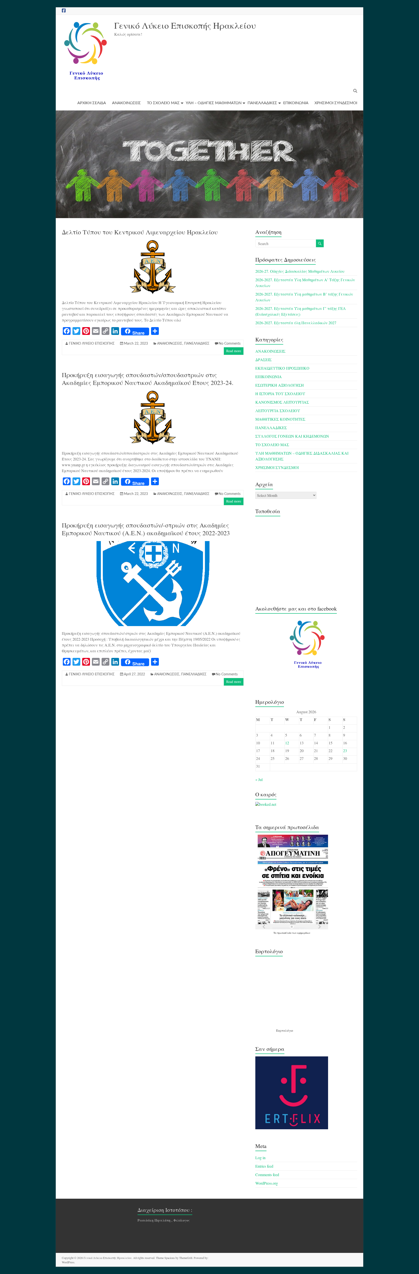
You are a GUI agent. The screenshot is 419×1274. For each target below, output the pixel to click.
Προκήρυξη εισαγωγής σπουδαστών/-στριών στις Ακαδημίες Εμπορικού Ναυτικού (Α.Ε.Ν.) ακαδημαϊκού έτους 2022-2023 (146, 529)
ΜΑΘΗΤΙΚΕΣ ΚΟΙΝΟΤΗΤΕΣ (280, 419)
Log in (260, 1157)
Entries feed (264, 1166)
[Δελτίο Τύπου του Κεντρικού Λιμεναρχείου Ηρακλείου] (153, 242)
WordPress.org (266, 1183)
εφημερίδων (303, 932)
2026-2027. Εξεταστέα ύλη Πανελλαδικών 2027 (295, 322)
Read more (233, 350)
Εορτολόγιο (284, 1030)
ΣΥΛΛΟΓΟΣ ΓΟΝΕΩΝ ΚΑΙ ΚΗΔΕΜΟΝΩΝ (292, 436)
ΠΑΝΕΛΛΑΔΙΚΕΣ (262, 103)
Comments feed (267, 1174)
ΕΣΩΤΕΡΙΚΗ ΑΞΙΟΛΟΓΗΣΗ (279, 385)
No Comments (230, 343)
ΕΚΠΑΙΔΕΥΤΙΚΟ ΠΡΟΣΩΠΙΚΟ (282, 368)
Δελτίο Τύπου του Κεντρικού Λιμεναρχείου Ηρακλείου (140, 232)
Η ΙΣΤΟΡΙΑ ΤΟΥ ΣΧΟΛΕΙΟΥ (280, 393)
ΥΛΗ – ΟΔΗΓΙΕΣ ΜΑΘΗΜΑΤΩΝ (214, 103)
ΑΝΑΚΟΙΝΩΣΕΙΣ (126, 103)
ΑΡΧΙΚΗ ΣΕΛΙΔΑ (91, 103)
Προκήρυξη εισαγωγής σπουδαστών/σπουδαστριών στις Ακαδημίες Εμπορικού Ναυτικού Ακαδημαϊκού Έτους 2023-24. (148, 379)
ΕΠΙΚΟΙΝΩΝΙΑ (295, 103)
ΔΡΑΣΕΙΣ (263, 359)
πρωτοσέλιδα (284, 932)
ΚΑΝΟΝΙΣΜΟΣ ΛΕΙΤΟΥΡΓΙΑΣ (282, 402)
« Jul (259, 779)
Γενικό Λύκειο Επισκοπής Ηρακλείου (185, 25)
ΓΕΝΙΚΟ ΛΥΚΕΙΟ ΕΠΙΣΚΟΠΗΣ (92, 343)
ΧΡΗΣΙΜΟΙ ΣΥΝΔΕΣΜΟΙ (335, 103)
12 (287, 742)
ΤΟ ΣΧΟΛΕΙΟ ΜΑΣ (163, 103)
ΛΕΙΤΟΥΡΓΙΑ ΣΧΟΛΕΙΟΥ (277, 410)
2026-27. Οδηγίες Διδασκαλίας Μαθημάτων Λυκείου (300, 271)
